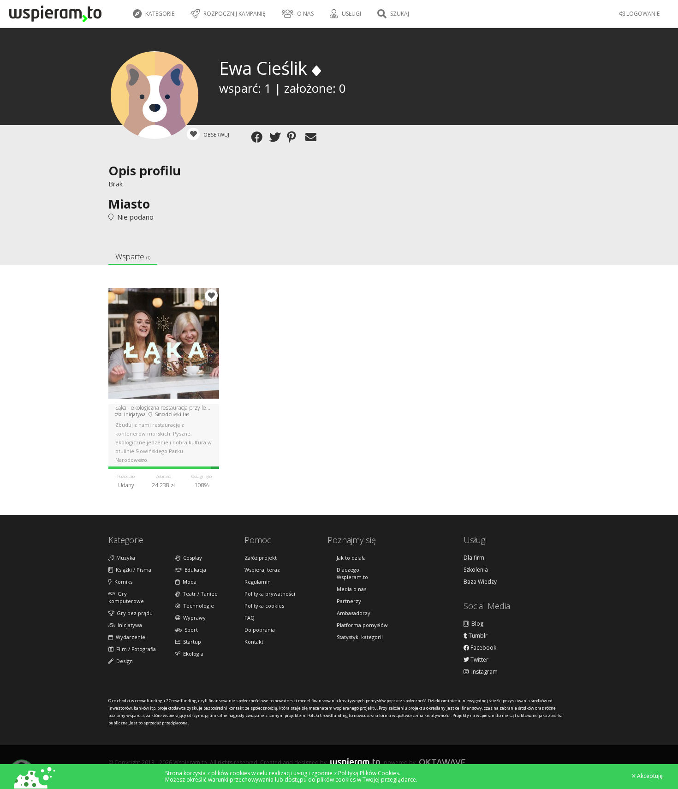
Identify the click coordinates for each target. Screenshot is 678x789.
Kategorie (159, 14)
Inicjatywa (128, 625)
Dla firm (474, 558)
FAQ (249, 617)
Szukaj (399, 14)
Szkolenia (476, 570)
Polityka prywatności (269, 593)
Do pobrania (259, 629)
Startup (190, 641)
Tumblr (477, 636)
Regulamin (257, 581)
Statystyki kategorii (360, 637)
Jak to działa (351, 557)
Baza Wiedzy (480, 582)
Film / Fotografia (134, 649)
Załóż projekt (260, 557)
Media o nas (351, 589)
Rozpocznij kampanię (234, 14)
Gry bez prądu (133, 613)
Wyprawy (193, 617)
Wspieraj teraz (262, 569)
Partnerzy (349, 601)
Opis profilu (144, 170)
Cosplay (191, 557)
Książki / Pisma (132, 569)
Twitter (478, 659)
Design (123, 661)
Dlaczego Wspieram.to (352, 573)
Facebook (482, 648)
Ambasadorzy (353, 613)
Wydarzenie (129, 637)
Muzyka (124, 557)
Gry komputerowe (126, 597)
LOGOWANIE (642, 14)
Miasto (129, 203)
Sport (190, 629)
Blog (476, 624)
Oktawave (442, 762)
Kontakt (253, 641)
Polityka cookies (264, 605)
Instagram (483, 671)
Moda (188, 581)
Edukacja (194, 569)
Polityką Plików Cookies (368, 773)
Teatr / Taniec (198, 593)
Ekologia (191, 653)
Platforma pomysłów (362, 625)
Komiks (122, 581)
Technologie (197, 605)
